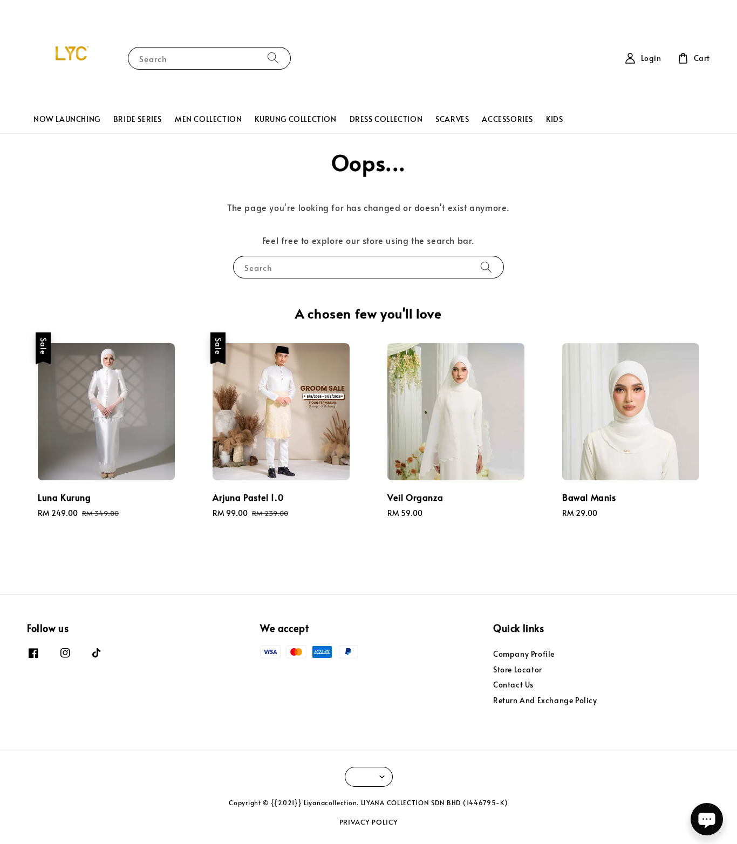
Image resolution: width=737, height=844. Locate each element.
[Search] (273, 58)
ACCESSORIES (507, 119)
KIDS (554, 119)
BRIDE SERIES (137, 119)
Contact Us (513, 684)
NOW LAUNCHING (66, 119)
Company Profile (524, 654)
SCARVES (452, 119)
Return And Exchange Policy (545, 700)
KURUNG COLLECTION (295, 119)
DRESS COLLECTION (386, 119)
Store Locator (517, 669)
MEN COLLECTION (208, 119)
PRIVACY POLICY (368, 822)
